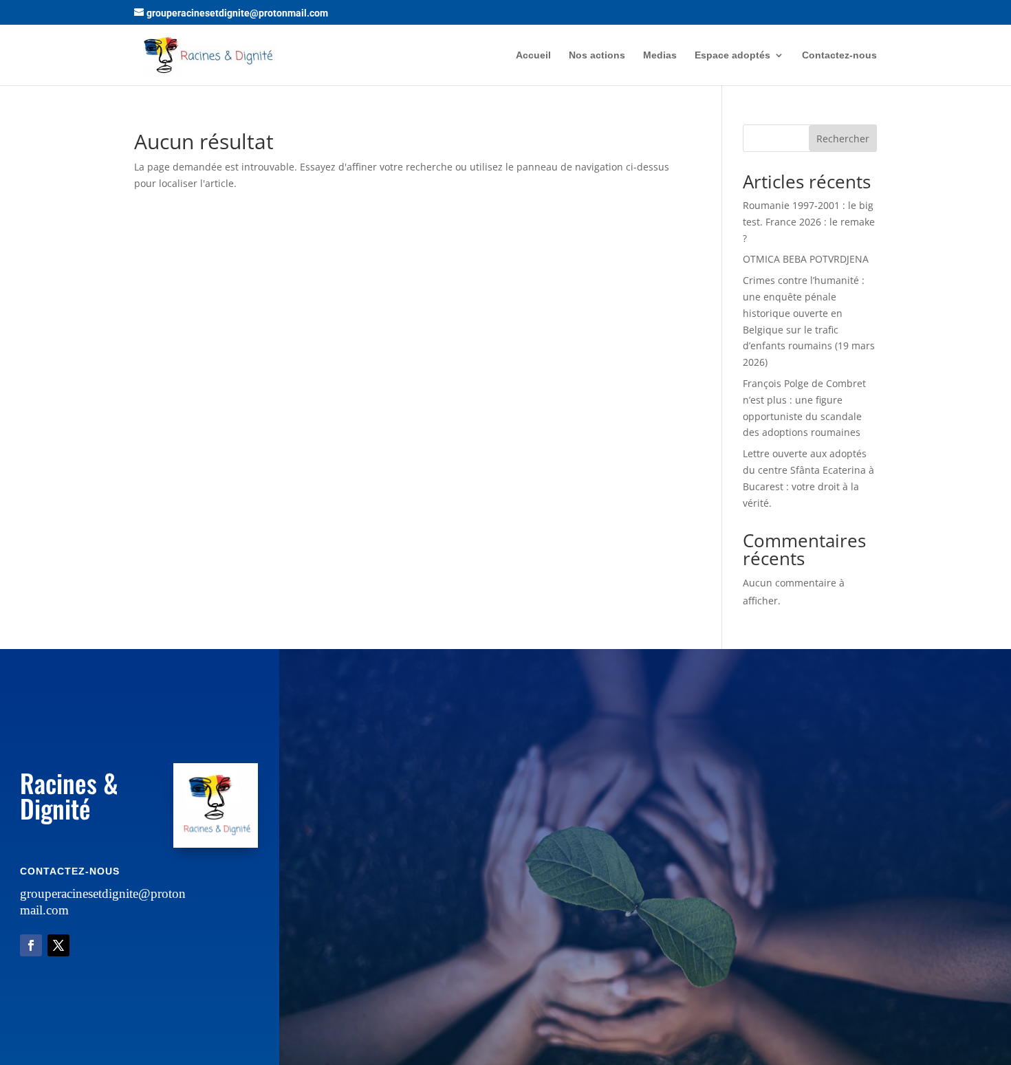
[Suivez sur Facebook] (31, 945)
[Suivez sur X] (58, 945)
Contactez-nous (839, 55)
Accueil (533, 55)
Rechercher (842, 138)
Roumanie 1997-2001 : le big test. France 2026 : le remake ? (809, 222)
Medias (660, 55)
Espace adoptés (732, 55)
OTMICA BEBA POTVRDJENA (806, 258)
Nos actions (597, 55)
